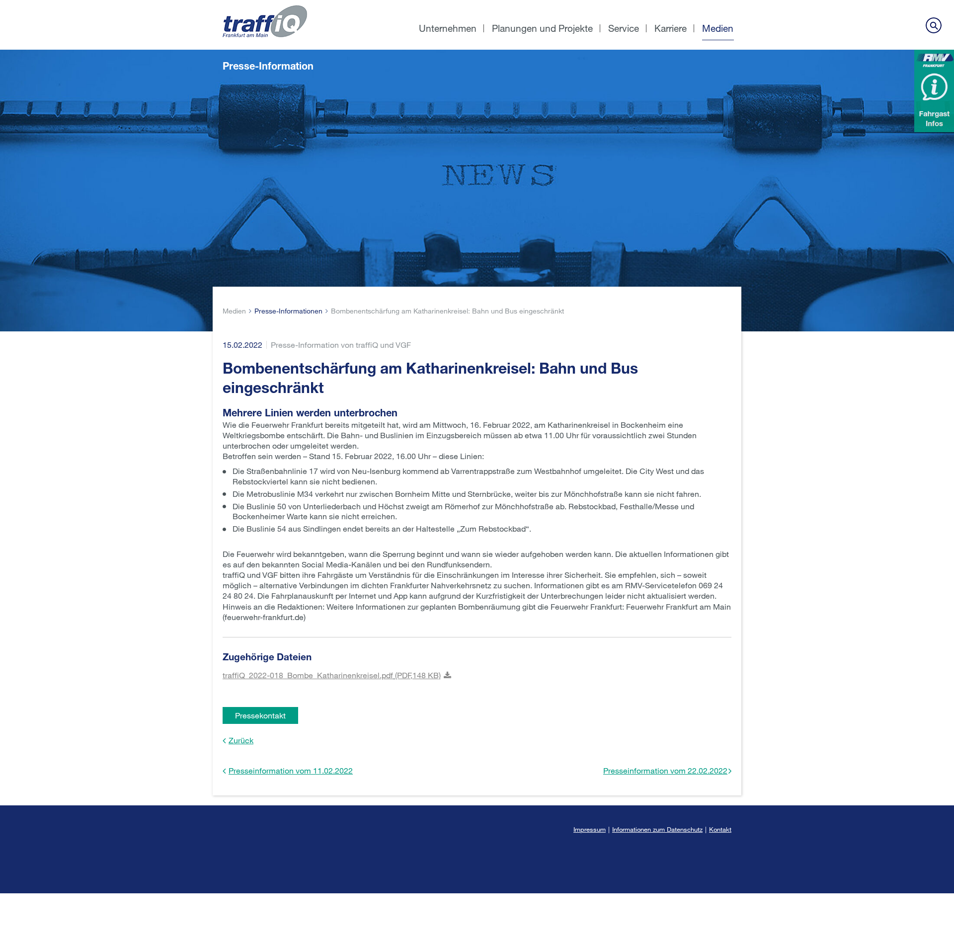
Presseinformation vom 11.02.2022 (291, 770)
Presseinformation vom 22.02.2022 (665, 770)
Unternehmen (448, 28)
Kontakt (720, 829)
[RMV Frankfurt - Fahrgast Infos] (934, 91)
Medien (717, 28)
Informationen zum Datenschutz (657, 829)
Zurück (241, 740)
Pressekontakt (260, 715)
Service (623, 28)
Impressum (589, 829)
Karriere (670, 28)
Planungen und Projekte (542, 28)
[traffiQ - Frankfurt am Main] (292, 5)
